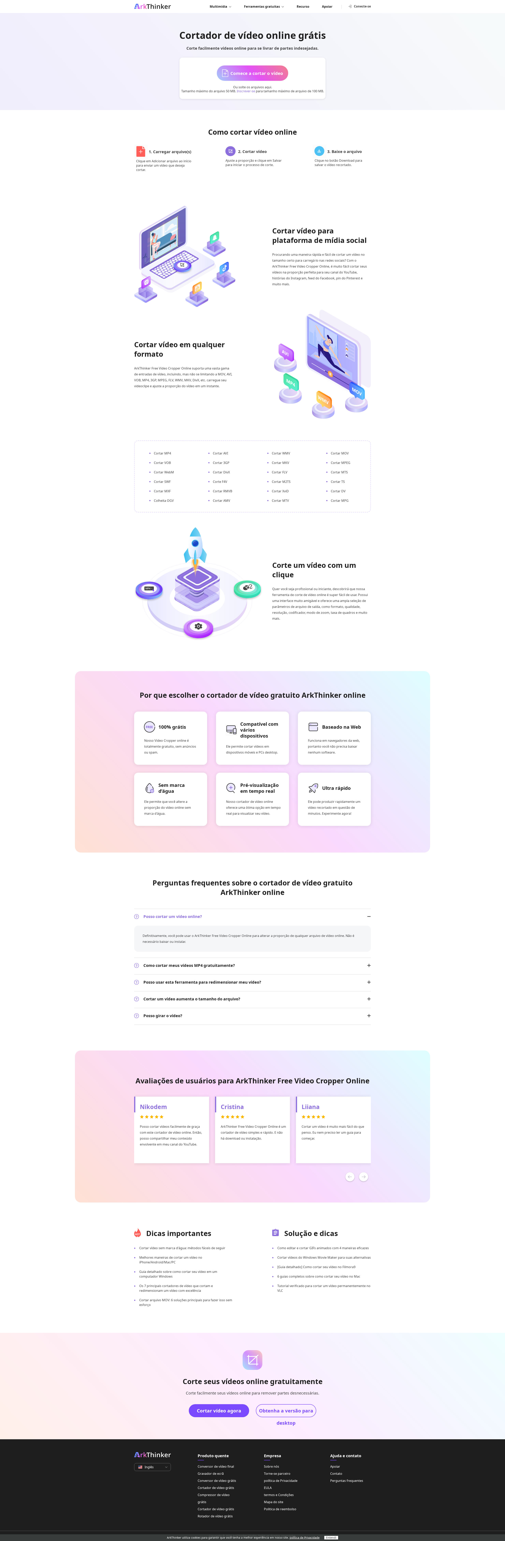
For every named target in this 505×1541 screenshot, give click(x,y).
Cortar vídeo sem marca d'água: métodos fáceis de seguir (182, 1248)
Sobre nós (271, 1466)
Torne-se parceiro (277, 1473)
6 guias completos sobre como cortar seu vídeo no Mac (318, 1276)
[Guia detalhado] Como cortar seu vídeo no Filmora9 (316, 1267)
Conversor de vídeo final (216, 1466)
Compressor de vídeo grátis (214, 1498)
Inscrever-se (246, 91)
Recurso (303, 6)
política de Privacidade (280, 1481)
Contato (336, 1473)
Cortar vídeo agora (219, 1410)
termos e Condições (279, 1495)
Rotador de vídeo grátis (215, 1516)
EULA (268, 1488)
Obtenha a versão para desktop (286, 1412)
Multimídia (218, 6)
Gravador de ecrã (211, 1473)
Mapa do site (273, 1502)
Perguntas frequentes (346, 1481)
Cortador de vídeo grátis (216, 1488)
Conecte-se (362, 6)
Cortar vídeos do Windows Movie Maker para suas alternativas (324, 1257)
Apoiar (327, 6)
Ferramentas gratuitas (262, 6)
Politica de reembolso (280, 1509)
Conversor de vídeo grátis (217, 1481)
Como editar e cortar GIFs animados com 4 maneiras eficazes (323, 1248)
